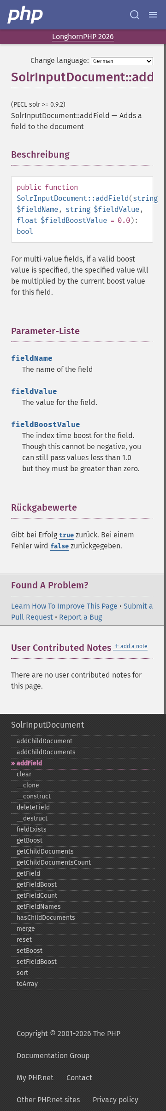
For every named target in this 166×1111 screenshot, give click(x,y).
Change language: (59, 60)
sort (22, 973)
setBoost (29, 951)
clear (24, 774)
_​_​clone (28, 785)
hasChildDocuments (46, 918)
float (27, 220)
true (66, 535)
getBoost (29, 840)
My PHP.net (35, 1077)
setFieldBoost (37, 962)
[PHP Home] (25, 14)
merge (26, 929)
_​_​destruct (32, 818)
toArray (27, 984)
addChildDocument (44, 741)
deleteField (33, 807)
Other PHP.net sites (48, 1099)
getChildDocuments (45, 851)
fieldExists (32, 829)
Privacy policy (115, 1099)
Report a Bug (80, 617)
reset (24, 940)
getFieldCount (37, 896)
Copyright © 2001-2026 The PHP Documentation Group (68, 1044)
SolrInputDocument (47, 725)
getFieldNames (39, 907)
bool (25, 231)
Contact (79, 1077)
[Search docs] (134, 15)
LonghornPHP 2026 (83, 36)
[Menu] (153, 15)
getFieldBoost (37, 885)
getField (28, 873)
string (145, 198)
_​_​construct (34, 796)
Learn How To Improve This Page (64, 606)
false (59, 546)
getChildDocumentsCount (54, 862)
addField (29, 763)
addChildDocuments (46, 752)
